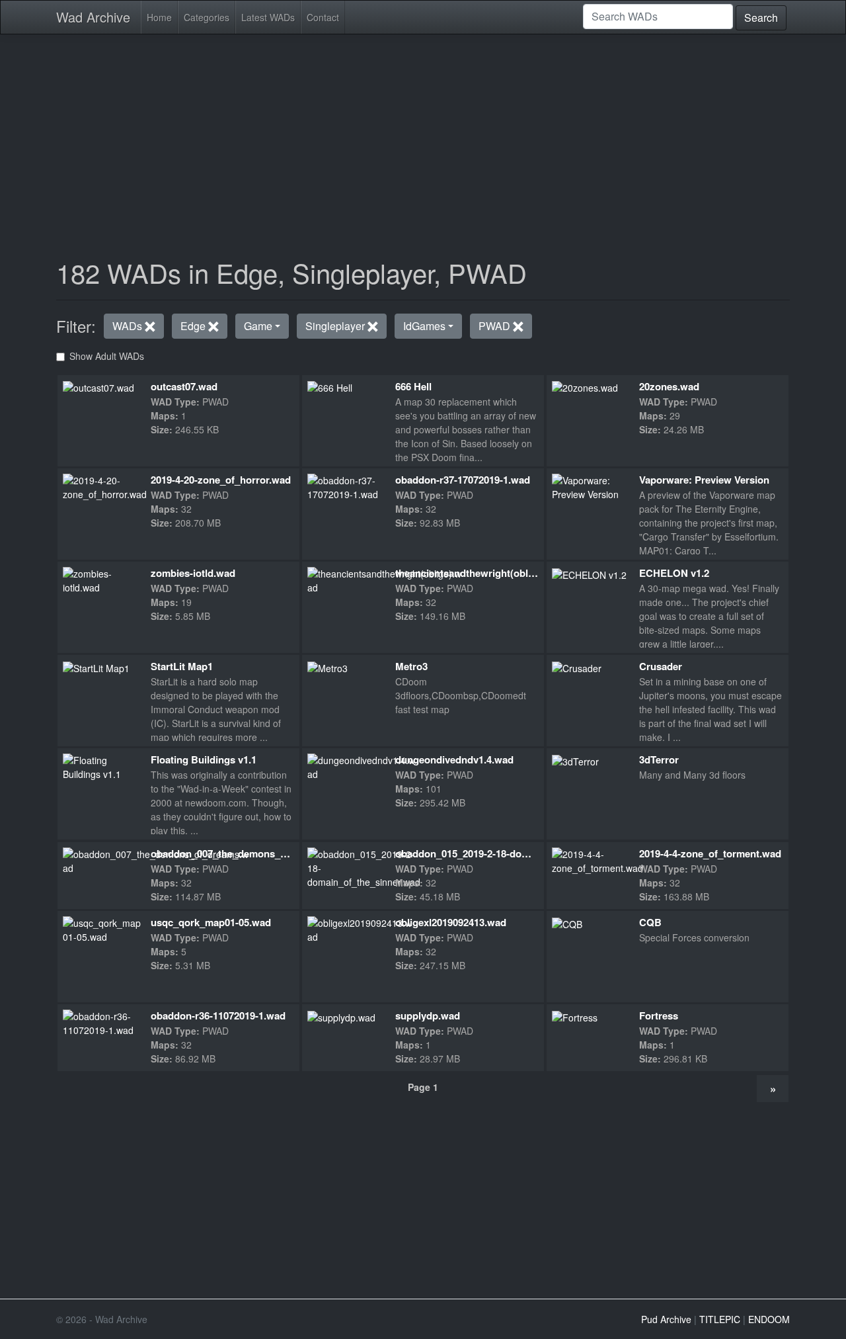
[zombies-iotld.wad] (101, 579)
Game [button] (258, 325)
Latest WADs (268, 17)
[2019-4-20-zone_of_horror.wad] (105, 485)
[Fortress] (574, 1016)
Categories (206, 17)
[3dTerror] (575, 760)
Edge (194, 325)
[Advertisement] (423, 137)
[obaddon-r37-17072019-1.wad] (346, 485)
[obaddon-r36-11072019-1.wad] (101, 1022)
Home (159, 17)
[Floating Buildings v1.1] (101, 766)
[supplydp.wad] (341, 1016)
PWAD (496, 325)
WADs (128, 325)
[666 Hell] (329, 387)
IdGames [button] (424, 325)
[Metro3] (327, 666)
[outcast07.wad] (98, 387)
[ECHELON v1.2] (589, 573)
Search (761, 17)
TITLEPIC (719, 1319)
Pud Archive (666, 1319)
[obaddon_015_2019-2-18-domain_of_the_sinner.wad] (363, 866)
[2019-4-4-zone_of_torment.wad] (597, 859)
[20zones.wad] (585, 387)
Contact (323, 17)
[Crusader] (576, 666)
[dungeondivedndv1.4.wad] (361, 766)
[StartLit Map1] (96, 666)
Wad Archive (93, 16)
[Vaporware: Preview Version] (590, 485)
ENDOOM (769, 1319)
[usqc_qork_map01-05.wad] (103, 928)
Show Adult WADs (106, 356)
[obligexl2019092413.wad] (359, 928)
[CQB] (567, 922)
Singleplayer (336, 325)
